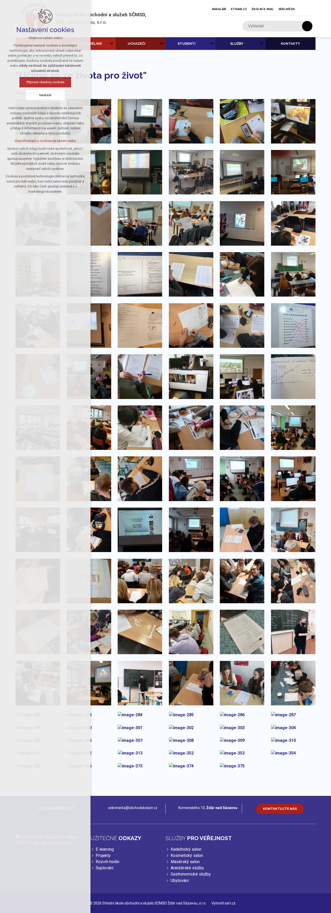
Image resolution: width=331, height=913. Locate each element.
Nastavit (45, 95)
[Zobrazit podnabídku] (112, 43)
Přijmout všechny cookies (45, 82)
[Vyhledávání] (275, 26)
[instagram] (310, 9)
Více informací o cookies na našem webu (45, 141)
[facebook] (303, 9)
